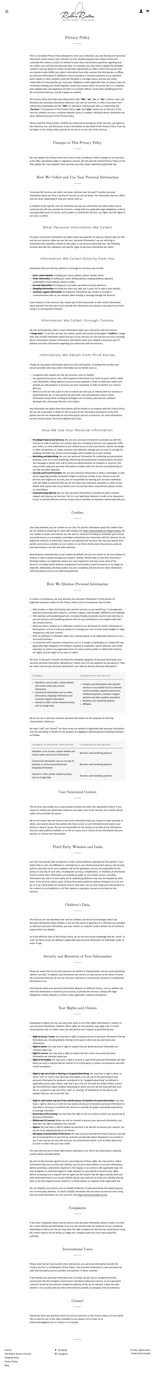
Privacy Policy (11, 1361)
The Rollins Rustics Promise (18, 1354)
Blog (7, 1365)
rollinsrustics (144, 1350)
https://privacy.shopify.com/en (92, 1195)
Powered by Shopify (140, 1353)
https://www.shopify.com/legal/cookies (102, 531)
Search (8, 1350)
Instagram (62, 1354)
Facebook (62, 1350)
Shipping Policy (12, 1357)
